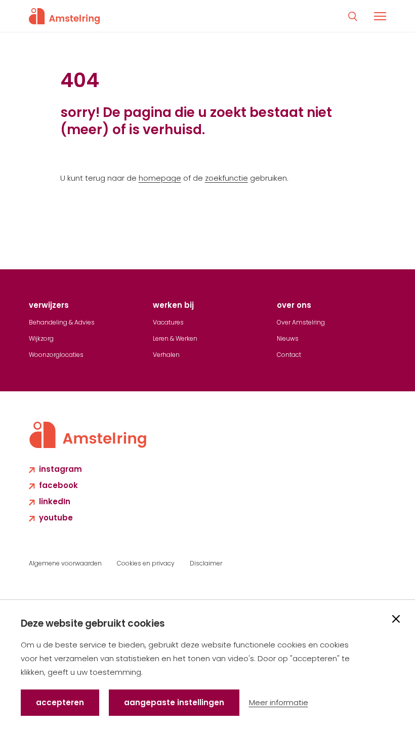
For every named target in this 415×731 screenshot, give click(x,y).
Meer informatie (278, 702)
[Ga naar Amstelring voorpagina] (64, 16)
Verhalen (166, 354)
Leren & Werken (175, 338)
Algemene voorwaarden (65, 563)
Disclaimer (206, 563)
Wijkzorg (41, 338)
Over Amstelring (301, 322)
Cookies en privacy (146, 563)
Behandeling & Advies (62, 322)
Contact (289, 354)
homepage (160, 178)
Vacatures (168, 322)
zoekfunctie (226, 178)
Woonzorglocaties (56, 354)
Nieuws (288, 338)
